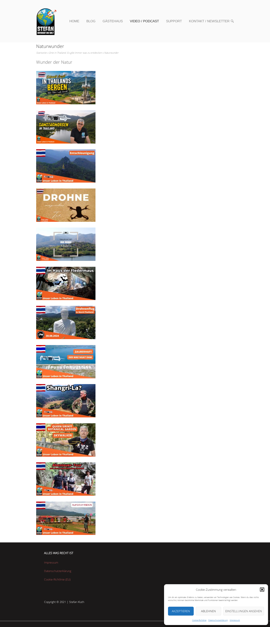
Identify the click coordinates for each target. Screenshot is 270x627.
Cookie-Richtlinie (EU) (57, 579)
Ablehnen (208, 611)
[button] (262, 590)
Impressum (235, 620)
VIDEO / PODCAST (144, 21)
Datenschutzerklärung (218, 620)
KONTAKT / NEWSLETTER (209, 21)
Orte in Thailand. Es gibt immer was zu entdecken (75, 52)
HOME (74, 21)
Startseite (41, 52)
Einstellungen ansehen (243, 611)
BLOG (90, 21)
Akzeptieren (181, 611)
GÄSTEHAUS (113, 21)
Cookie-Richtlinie (199, 620)
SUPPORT (174, 21)
